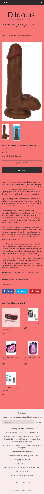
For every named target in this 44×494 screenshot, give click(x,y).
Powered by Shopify (27, 490)
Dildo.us (16, 490)
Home (3, 35)
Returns (18, 483)
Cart (40, 3)
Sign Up (38, 422)
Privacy (25, 483)
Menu (6, 3)
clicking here (28, 441)
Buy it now (22, 170)
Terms (31, 483)
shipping (11, 483)
